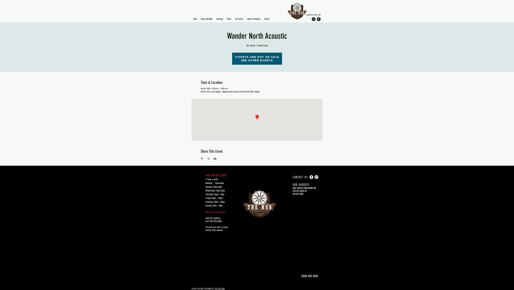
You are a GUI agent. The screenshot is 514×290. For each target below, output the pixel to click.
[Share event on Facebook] (202, 159)
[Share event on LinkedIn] (215, 159)
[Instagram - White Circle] (316, 177)
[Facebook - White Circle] (311, 177)
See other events (257, 60)
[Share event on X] (208, 159)
